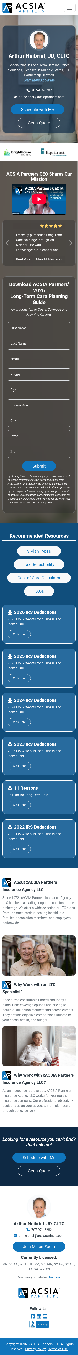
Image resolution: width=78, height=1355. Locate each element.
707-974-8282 (41, 90)
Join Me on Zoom (39, 1246)
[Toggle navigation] (70, 8)
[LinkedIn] (39, 1316)
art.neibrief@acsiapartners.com (41, 97)
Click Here (19, 634)
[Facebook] (33, 1316)
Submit (39, 466)
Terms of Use (58, 1349)
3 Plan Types (39, 551)
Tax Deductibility (39, 564)
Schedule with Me (37, 109)
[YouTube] (45, 1316)
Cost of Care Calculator (39, 577)
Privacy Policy (35, 1349)
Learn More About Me (39, 80)
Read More (23, 259)
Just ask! (54, 1277)
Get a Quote (39, 122)
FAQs (39, 591)
